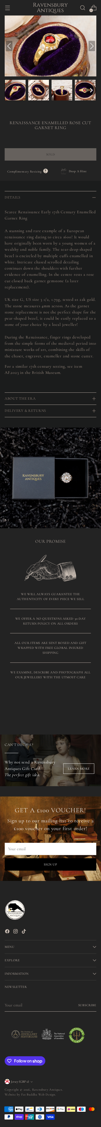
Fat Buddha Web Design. (38, 1094)
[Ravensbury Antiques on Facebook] (8, 932)
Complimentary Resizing (27, 171)
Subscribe (87, 1005)
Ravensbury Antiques (47, 1089)
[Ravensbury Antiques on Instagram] (16, 932)
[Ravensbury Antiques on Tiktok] (24, 932)
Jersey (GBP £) (20, 1081)
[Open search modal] (82, 8)
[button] (15, 90)
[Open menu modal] (7, 8)
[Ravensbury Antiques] (50, 7)
